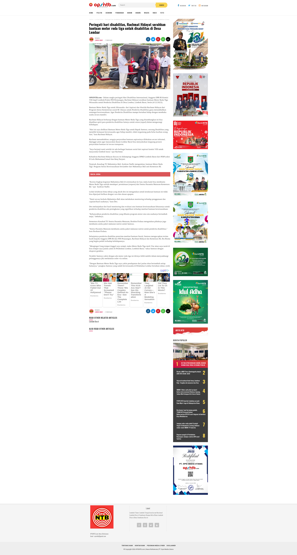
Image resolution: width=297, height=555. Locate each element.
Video (155, 12)
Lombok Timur (134, 512)
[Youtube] (157, 525)
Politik (99, 12)
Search (161, 5)
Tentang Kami (127, 545)
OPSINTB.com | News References (147, 549)
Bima (135, 517)
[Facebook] (139, 525)
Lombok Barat (99, 40)
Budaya (138, 12)
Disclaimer (171, 545)
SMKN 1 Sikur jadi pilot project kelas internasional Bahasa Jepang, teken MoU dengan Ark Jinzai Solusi (188, 392)
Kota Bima (154, 515)
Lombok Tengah (144, 512)
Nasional (160, 512)
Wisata (146, 12)
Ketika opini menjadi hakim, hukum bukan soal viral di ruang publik (193, 364)
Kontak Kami (140, 545)
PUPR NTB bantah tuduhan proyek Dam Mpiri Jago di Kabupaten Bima (188, 402)
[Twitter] (151, 525)
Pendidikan (119, 12)
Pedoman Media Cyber (156, 545)
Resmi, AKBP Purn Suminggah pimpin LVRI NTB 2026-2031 (189, 373)
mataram (153, 512)
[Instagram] (145, 525)
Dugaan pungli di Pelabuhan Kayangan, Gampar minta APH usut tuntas (188, 437)
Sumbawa (142, 515)
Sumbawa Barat (142, 517)
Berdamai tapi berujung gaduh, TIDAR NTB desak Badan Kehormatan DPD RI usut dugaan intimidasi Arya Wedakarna (191, 413)
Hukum (129, 12)
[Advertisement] (186, 519)
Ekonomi (109, 12)
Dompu (148, 515)
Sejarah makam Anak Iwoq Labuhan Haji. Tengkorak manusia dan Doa (188, 382)
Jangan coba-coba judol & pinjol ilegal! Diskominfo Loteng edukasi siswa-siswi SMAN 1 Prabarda (188, 425)
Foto (162, 12)
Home (91, 12)
